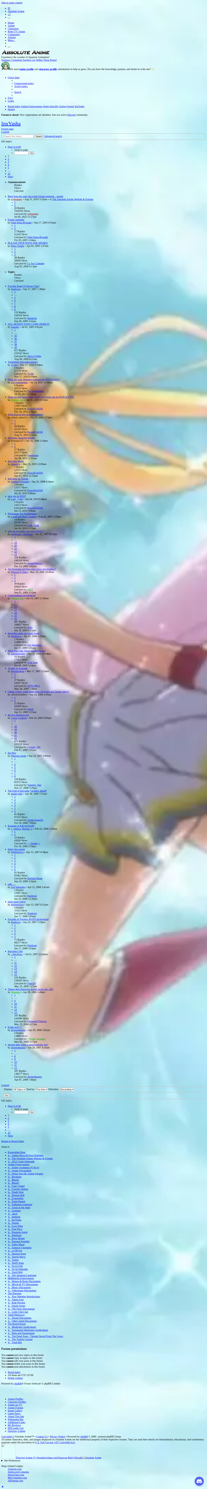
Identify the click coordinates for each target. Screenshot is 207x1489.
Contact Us (42, 1436)
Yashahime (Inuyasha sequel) (23, 362)
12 (15, 966)
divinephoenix (18, 1030)
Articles (12, 37)
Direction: (54, 1089)
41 (15, 735)
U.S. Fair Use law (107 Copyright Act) (55, 1442)
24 (15, 613)
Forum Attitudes (16, 219)
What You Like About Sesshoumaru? (27, 650)
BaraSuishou (17, 671)
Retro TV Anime (16, 31)
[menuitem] (24, 83)
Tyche (14, 365)
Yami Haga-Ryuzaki (21, 222)
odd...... (12, 884)
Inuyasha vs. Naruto (18, 478)
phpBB (18, 1383)
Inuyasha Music (16, 461)
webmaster (16, 199)
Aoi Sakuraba (34, 645)
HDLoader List (15, 1428)
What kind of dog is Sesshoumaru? (25, 414)
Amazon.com (15, 1469)
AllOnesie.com (15, 1480)
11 (15, 963)
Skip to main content (11, 2)
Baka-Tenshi (17, 246)
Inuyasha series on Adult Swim (23, 633)
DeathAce (16, 636)
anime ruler (16, 793)
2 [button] (8, 159)
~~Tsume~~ (33, 843)
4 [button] (8, 165)
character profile (48, 69)
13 (15, 968)
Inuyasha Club (15, 951)
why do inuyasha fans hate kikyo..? (26, 531)
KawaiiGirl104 (35, 408)
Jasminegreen (18, 653)
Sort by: (31, 1089)
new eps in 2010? (17, 496)
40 (15, 732)
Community (14, 34)
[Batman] (16, 992)
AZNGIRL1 (33, 685)
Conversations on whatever (22, 595)
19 (15, 542)
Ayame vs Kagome (17, 668)
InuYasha (11, 123)
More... (11, 40)
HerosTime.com (16, 1474)
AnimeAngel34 (35, 820)
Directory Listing (16, 1431)
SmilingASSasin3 (20, 481)
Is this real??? (15, 1027)
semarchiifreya (34, 563)
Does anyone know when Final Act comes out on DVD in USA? (41, 397)
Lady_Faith (17, 499)
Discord (71, 114)
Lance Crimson (19, 718)
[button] (14, 147)
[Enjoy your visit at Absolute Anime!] (25, 54)
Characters (13, 28)
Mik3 (30, 589)
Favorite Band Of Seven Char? (23, 286)
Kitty (30, 627)
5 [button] (8, 167)
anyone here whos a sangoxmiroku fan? (28, 1044)
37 (15, 341)
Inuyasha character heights (21, 437)
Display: (8, 1089)
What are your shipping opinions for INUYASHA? (34, 379)
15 (15, 974)
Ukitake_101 (34, 747)
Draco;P (31, 983)
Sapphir (15, 327)
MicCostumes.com (17, 1477)
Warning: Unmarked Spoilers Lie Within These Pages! (29, 60)
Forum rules (7, 129)
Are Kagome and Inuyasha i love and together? (32, 569)
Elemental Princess (37, 1021)
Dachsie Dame (34, 878)
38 (15, 344)
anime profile (26, 69)
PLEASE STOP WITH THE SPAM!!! (28, 243)
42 (15, 738)
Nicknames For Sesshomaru (22, 513)
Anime (11, 25)
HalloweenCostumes (18, 1472)
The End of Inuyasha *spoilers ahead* (27, 790)
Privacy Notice (57, 1436)
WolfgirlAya (17, 852)
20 (15, 545)
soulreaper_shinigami (22, 534)
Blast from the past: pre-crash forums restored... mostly (35, 196)
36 (15, 338)
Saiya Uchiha (34, 356)
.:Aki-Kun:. (17, 954)
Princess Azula (18, 755)
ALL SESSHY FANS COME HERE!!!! (28, 324)
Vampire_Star (34, 785)
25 (15, 615)
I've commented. (19, 382)
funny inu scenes (16, 849)
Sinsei (30, 709)
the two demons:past (18, 715)
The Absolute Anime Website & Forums (72, 199)
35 (15, 335)
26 (15, 618)
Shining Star (17, 400)
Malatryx (15, 464)
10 (15, 1003)
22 (15, 551)
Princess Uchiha (19, 572)
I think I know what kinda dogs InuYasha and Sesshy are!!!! (38, 691)
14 (15, 971)
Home (11, 22)
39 (15, 347)
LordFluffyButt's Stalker (23, 516)
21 (15, 548)
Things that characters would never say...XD (30, 989)
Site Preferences (12, 1460)
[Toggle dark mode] (9, 18)
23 (15, 554)
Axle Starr (32, 662)
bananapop (32, 455)
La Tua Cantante (35, 263)
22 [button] (9, 173)
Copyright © (7, 1436)
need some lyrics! (17, 901)
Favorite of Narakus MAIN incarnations (28, 919)
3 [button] (8, 162)
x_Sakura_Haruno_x (21, 828)
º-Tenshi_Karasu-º (36, 1038)
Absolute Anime (16, 11)
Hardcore (16, 289)
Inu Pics (12, 753)
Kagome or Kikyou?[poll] (21, 825)
